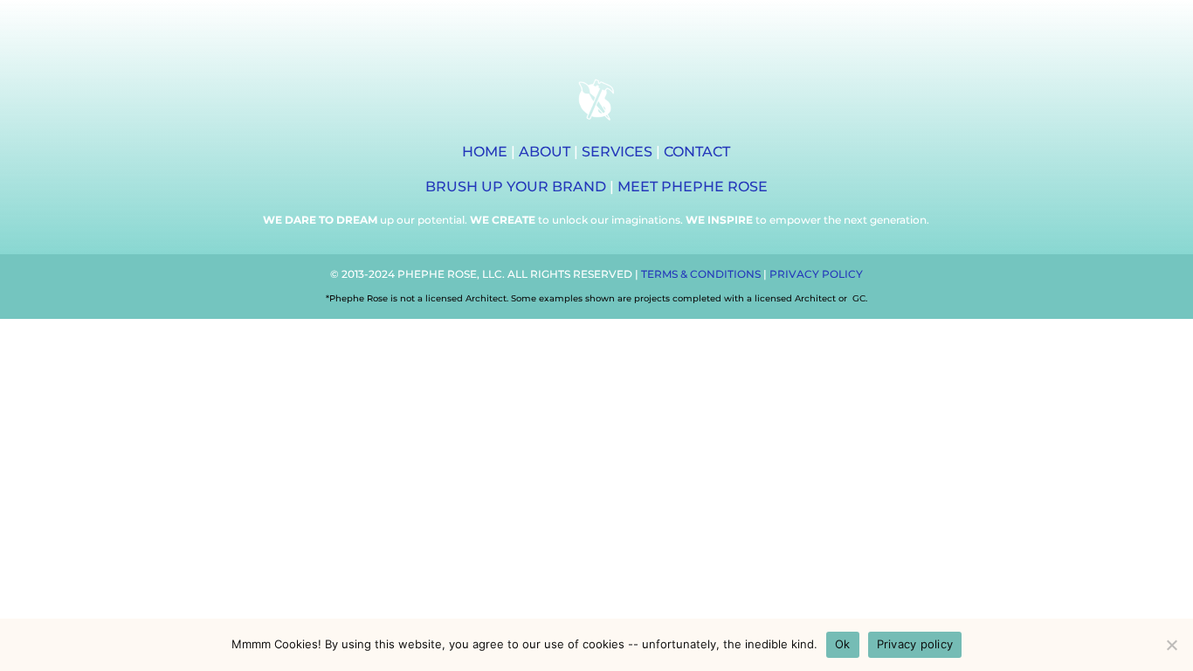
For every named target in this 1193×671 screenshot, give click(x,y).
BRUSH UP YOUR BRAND (515, 186)
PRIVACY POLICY (816, 273)
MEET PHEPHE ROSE (692, 186)
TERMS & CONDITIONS (701, 273)
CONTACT (697, 151)
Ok (843, 644)
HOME (484, 151)
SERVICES (617, 151)
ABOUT (544, 151)
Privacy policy (915, 644)
